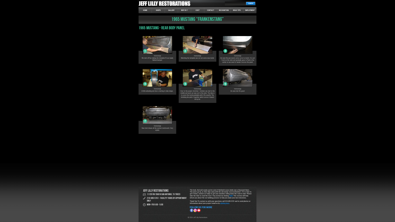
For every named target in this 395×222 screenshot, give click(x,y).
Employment (250, 10)
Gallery (171, 10)
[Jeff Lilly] (164, 5)
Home (145, 10)
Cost (198, 10)
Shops (158, 10)
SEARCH (250, 3)
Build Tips (237, 10)
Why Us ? (184, 10)
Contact (210, 10)
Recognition (224, 10)
